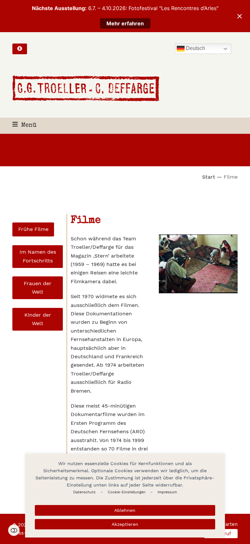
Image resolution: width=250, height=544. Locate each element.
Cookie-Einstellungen (127, 492)
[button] (24, 125)
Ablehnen (124, 510)
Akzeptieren (125, 524)
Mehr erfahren (125, 23)
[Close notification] (239, 16)
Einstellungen (14, 530)
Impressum (167, 492)
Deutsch (195, 48)
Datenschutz (84, 492)
